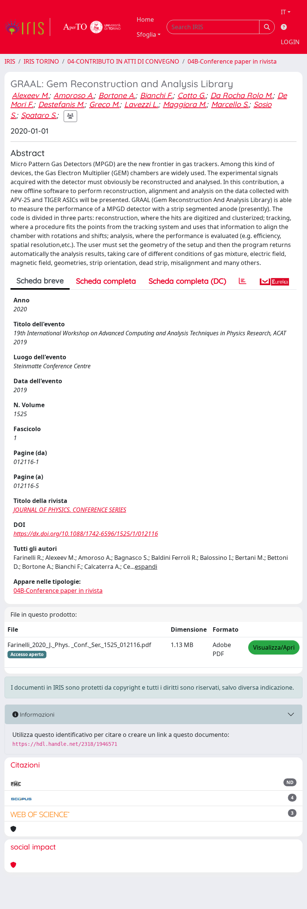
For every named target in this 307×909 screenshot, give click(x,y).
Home (145, 19)
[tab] (242, 281)
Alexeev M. (30, 95)
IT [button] (283, 12)
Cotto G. (191, 95)
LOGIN (290, 42)
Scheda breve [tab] (40, 280)
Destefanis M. (61, 104)
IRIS (9, 61)
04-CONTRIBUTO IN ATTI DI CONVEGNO (123, 61)
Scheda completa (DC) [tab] (187, 281)
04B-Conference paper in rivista (232, 61)
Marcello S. (230, 104)
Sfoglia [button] (146, 34)
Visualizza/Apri (274, 647)
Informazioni (36, 714)
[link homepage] (27, 27)
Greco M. (104, 104)
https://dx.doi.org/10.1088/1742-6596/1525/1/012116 (85, 534)
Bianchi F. (156, 95)
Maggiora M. (184, 104)
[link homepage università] (92, 27)
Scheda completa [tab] (106, 281)
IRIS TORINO (41, 61)
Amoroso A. (74, 95)
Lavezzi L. (141, 104)
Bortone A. (116, 95)
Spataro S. (39, 115)
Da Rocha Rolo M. (241, 95)
